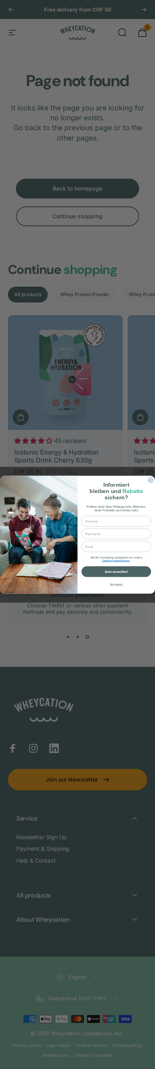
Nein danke (116, 584)
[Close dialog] (150, 480)
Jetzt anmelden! (116, 571)
